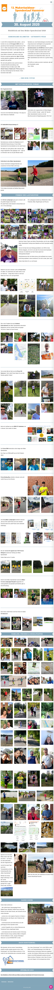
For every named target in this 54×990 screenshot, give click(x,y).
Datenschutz (10, 981)
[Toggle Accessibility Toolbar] (51, 987)
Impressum (4, 981)
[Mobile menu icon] (51, 2)
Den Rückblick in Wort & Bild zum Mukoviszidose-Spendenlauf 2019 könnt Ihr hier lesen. (22, 975)
